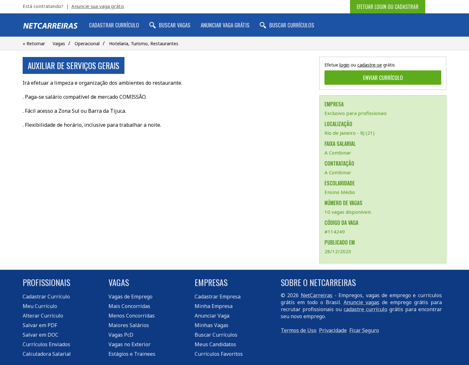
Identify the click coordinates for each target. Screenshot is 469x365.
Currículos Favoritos (219, 353)
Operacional (87, 43)
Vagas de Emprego (130, 296)
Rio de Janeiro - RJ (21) (349, 133)
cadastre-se (369, 65)
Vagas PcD (120, 334)
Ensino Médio (339, 192)
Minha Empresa (214, 306)
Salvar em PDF (40, 325)
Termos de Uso (298, 330)
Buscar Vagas (174, 25)
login (344, 65)
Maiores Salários (128, 325)
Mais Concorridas (129, 306)
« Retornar (34, 43)
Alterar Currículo (43, 315)
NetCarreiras (316, 295)
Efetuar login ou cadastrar (388, 7)
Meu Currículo (40, 306)
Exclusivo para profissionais (355, 113)
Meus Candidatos (215, 344)
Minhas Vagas (211, 325)
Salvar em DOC (40, 334)
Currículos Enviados (46, 344)
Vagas (59, 43)
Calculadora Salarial (47, 353)
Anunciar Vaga (212, 315)
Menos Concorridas (131, 315)
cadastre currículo (365, 309)
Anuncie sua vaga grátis (97, 6)
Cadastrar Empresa (218, 296)
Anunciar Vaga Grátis (225, 25)
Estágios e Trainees (131, 353)
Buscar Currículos (291, 25)
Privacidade (333, 330)
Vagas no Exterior (129, 344)
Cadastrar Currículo (114, 25)
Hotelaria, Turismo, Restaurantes (143, 43)
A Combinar (337, 152)
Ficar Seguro (364, 330)
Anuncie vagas (361, 302)
